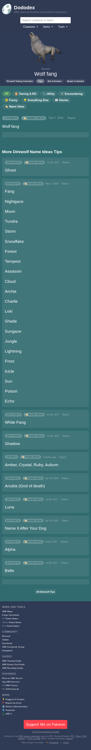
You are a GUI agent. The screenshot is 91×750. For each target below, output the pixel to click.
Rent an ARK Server (12, 678)
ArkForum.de (12, 689)
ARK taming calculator (29, 736)
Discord (6, 636)
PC (73, 736)
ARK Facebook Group (13, 647)
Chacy (66, 742)
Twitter (5, 640)
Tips (40, 81)
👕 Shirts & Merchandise (15, 706)
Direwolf (45, 69)
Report (72, 118)
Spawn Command (75, 81)
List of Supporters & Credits (45, 732)
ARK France (12, 685)
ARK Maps (7, 611)
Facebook (7, 643)
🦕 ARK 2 (7, 714)
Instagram (7, 650)
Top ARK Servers (11, 682)
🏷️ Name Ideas (34, 118)
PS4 (84, 736)
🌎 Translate (8, 710)
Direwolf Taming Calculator (20, 81)
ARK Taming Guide (11, 661)
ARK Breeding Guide (12, 668)
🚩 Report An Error (12, 703)
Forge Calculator (10, 615)
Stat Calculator (55, 81)
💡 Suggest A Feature (13, 699)
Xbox (78, 736)
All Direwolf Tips (45, 592)
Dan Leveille (34, 738)
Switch (21, 738)
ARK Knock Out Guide (13, 664)
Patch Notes (12, 618)
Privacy (69, 738)
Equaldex (54, 742)
